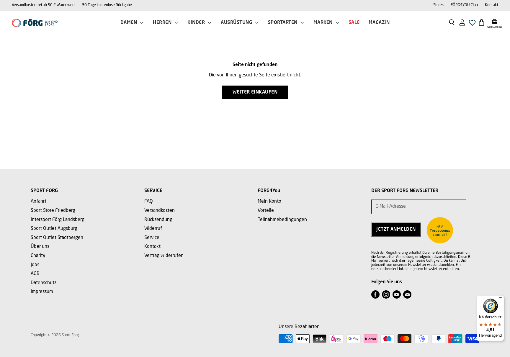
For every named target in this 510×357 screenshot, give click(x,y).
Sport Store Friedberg (53, 210)
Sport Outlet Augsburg (54, 228)
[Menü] (500, 298)
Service (151, 237)
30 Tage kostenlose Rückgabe (107, 5)
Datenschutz (44, 283)
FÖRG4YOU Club (464, 5)
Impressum (42, 291)
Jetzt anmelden (396, 229)
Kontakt (491, 5)
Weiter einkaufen (255, 92)
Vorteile (266, 210)
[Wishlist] (472, 24)
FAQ (148, 201)
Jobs (35, 265)
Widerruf (153, 228)
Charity (38, 255)
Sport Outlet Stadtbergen (57, 237)
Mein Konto (269, 201)
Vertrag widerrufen (164, 255)
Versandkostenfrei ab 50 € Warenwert (43, 5)
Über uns (40, 246)
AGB (35, 273)
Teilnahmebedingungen (282, 219)
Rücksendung (158, 219)
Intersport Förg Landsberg (57, 219)
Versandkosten (159, 210)
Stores (438, 5)
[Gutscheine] (494, 22)
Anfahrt (38, 201)
